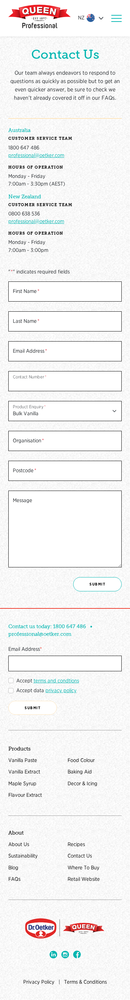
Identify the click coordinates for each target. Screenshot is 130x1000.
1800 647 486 (23, 148)
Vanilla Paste (22, 760)
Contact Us (80, 856)
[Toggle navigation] (116, 18)
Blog (13, 867)
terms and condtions (56, 681)
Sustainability (23, 856)
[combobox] (92, 18)
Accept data (46, 690)
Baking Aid (80, 772)
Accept (47, 681)
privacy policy (61, 690)
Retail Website (84, 879)
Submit (97, 584)
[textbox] (86, 18)
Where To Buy (83, 867)
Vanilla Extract (24, 772)
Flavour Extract (25, 795)
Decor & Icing (82, 783)
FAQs (14, 879)
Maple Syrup (22, 783)
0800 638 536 (24, 214)
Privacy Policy (38, 982)
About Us (18, 844)
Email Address (24, 649)
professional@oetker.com (36, 155)
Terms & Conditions (85, 982)
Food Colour (81, 760)
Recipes (76, 844)
